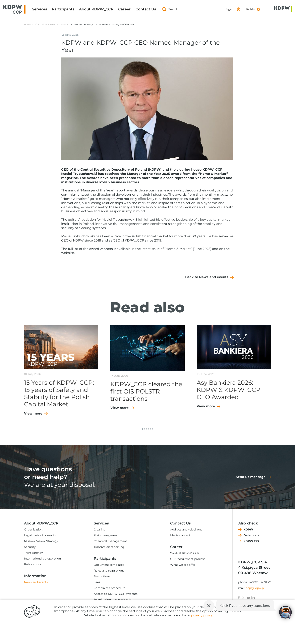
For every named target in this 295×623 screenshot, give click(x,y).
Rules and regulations (109, 570)
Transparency (33, 553)
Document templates (109, 565)
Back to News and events (206, 277)
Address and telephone (186, 529)
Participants (63, 9)
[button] (142, 429)
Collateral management (110, 541)
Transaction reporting (109, 547)
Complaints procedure (109, 588)
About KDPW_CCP (96, 9)
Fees (97, 582)
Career (124, 9)
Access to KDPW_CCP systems (115, 594)
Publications (33, 564)
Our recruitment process (187, 559)
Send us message (251, 477)
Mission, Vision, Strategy (41, 541)
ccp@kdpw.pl (255, 588)
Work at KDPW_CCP (184, 553)
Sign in (230, 9)
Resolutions (102, 576)
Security (30, 547)
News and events (59, 24)
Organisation (33, 529)
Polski (250, 9)
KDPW (248, 529)
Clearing (100, 529)
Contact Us (145, 9)
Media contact (180, 535)
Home (27, 24)
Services (39, 9)
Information (40, 24)
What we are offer (182, 565)
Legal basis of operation (40, 535)
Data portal (251, 535)
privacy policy (202, 615)
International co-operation (42, 558)
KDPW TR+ (251, 541)
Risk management (107, 535)
